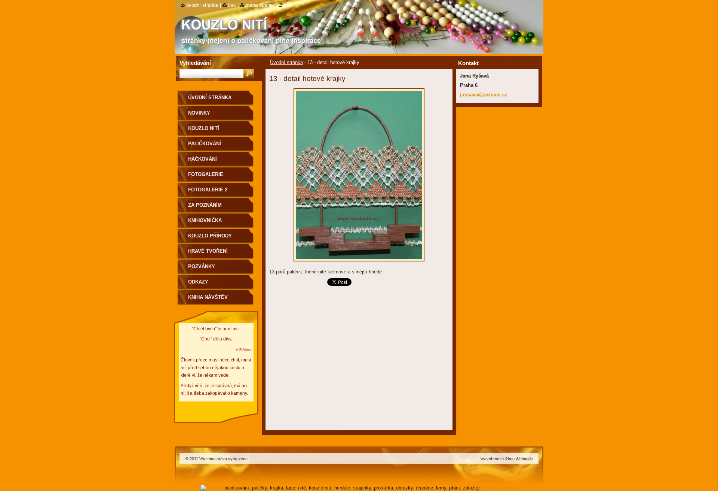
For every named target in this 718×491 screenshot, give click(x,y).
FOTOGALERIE (205, 174)
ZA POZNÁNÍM (205, 205)
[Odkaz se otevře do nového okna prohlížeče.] (359, 263)
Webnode (524, 459)
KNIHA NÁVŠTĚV (208, 297)
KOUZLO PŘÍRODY (210, 236)
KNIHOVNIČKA (205, 220)
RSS (288, 5)
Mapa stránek (260, 5)
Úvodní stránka (286, 62)
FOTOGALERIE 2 (207, 190)
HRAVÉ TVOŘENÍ (208, 251)
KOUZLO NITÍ (203, 128)
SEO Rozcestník (499, 488)
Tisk (232, 5)
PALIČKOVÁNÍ (204, 143)
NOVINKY (199, 113)
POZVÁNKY (201, 266)
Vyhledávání (195, 63)
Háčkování (202, 159)
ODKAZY (198, 282)
